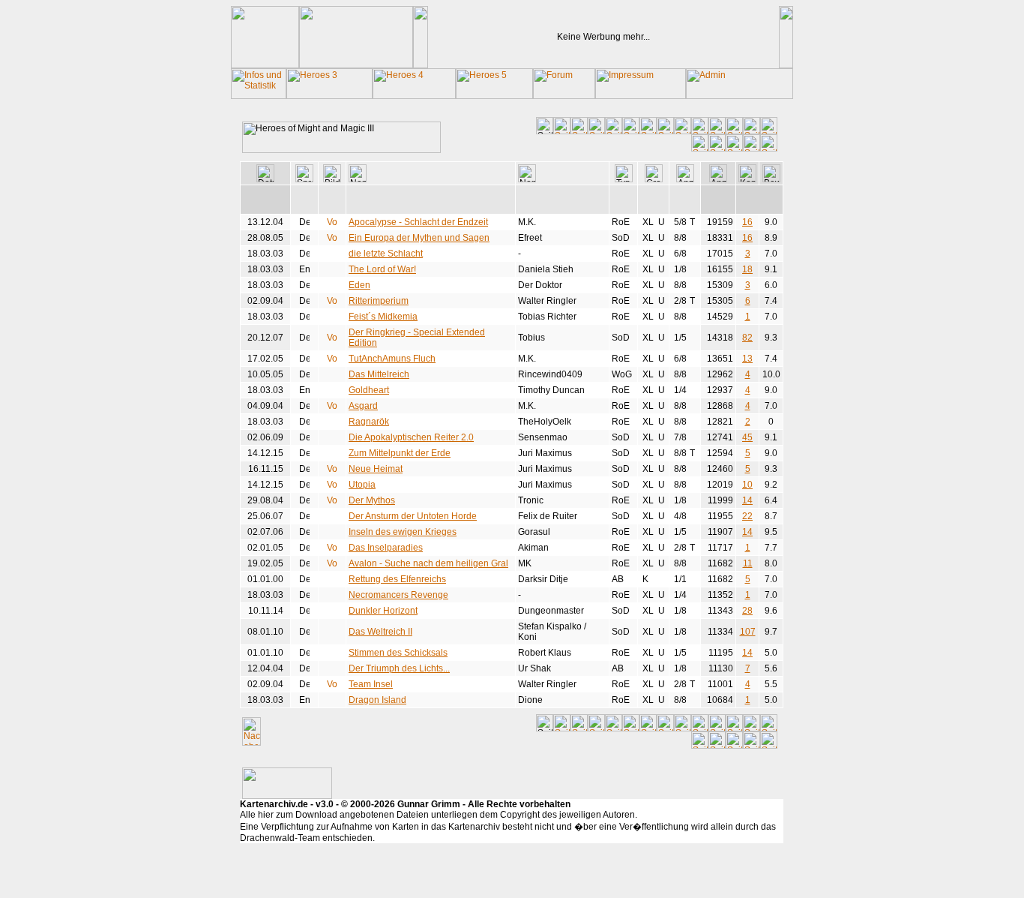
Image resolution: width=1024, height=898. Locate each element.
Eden (359, 285)
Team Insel (371, 684)
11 (748, 563)
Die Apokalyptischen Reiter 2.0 (411, 437)
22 (747, 516)
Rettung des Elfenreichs (397, 579)
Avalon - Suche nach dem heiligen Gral (428, 563)
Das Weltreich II (380, 631)
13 (747, 358)
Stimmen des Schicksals (398, 652)
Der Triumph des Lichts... (399, 668)
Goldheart (369, 390)
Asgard (363, 406)
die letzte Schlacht (386, 253)
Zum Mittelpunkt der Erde (400, 453)
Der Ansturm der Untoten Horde (413, 516)
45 (747, 437)
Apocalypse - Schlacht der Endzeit (418, 222)
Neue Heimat (376, 469)
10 (747, 484)
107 (748, 631)
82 (747, 337)
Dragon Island (377, 700)
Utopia (362, 484)
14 (747, 500)
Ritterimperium (379, 301)
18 (747, 269)
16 (747, 222)
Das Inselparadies (386, 547)
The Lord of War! (382, 269)
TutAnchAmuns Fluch (392, 358)
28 (747, 610)
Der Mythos (372, 500)
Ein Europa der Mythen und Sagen (419, 238)
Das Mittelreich (379, 374)
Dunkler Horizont (383, 610)
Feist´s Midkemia (383, 316)
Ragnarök (369, 421)
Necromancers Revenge (398, 595)
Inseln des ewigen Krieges (403, 532)
